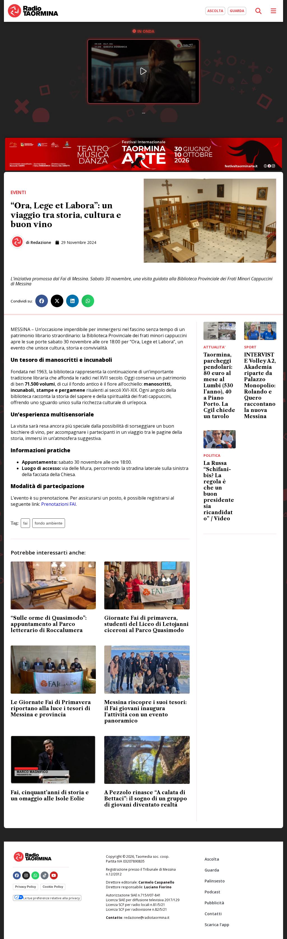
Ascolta (212, 859)
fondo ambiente (49, 523)
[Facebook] (17, 875)
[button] (41, 301)
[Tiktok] (44, 875)
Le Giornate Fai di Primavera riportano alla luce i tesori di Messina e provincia (51, 708)
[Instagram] (26, 875)
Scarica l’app (217, 924)
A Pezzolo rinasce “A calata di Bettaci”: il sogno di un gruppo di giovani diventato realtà (145, 798)
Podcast (212, 891)
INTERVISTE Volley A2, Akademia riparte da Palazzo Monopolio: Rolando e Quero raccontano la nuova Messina (260, 386)
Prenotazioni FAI (58, 504)
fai (25, 523)
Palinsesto (215, 881)
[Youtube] (54, 875)
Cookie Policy (53, 887)
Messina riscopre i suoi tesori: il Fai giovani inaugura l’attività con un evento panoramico (145, 711)
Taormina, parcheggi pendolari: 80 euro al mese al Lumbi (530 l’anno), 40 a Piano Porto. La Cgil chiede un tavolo (219, 386)
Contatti (213, 913)
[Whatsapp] (35, 875)
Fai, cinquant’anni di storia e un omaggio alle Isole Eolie (50, 795)
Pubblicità (214, 902)
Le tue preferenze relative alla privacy (51, 898)
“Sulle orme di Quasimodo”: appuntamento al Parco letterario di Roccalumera (49, 624)
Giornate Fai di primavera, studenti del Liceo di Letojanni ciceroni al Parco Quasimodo (146, 624)
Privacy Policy (25, 887)
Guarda (212, 870)
